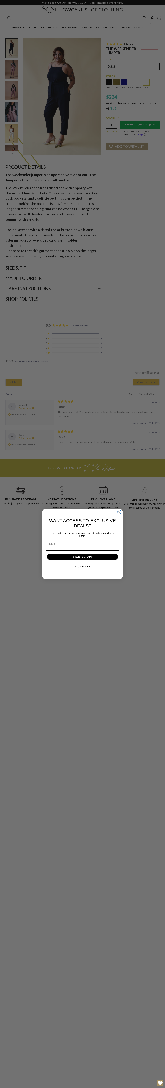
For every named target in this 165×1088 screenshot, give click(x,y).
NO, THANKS (82, 566)
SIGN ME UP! (82, 556)
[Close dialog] (119, 512)
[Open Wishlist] (160, 1083)
